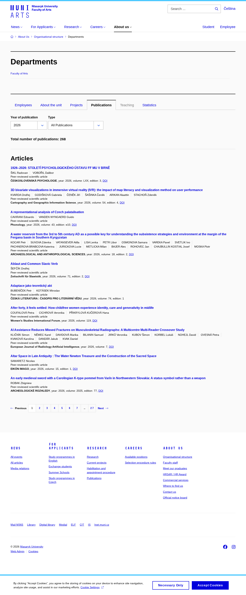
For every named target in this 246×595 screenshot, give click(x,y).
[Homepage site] (34, 11)
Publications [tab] (101, 105)
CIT (82, 524)
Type (51, 117)
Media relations (20, 468)
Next (101, 408)
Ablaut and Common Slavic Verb (34, 263)
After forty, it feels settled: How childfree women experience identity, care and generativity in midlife (82, 307)
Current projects (96, 462)
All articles (17, 462)
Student (208, 27)
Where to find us (173, 485)
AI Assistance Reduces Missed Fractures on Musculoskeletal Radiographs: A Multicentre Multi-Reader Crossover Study (97, 330)
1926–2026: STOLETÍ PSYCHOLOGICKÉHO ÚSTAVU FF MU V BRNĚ (60, 168)
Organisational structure (177, 456)
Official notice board (175, 497)
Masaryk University (31, 546)
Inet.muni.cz (101, 524)
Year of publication (24, 117)
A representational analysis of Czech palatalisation (47, 212)
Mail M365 (17, 524)
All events (16, 456)
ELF (73, 524)
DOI (105, 180)
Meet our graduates (175, 468)
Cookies (33, 551)
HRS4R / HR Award (174, 474)
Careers (133, 448)
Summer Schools (59, 472)
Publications (94, 478)
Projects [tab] (76, 105)
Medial (63, 524)
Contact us (169, 491)
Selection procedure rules (140, 462)
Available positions (136, 456)
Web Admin (17, 551)
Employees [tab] (23, 105)
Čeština (229, 9)
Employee (227, 27)
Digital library (47, 524)
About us (173, 448)
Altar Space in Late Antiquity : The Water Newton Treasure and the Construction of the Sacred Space (83, 356)
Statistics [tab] (149, 105)
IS (89, 524)
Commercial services (175, 480)
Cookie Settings (90, 587)
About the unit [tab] (51, 105)
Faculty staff (170, 462)
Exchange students (60, 466)
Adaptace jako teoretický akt (31, 285)
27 (92, 408)
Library (31, 524)
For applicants (61, 446)
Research (97, 448)
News (16, 448)
